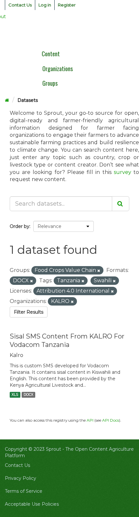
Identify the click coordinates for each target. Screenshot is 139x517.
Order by (19, 226)
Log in (44, 4)
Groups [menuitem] (50, 83)
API (90, 420)
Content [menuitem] (51, 53)
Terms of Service (23, 491)
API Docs (110, 420)
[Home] (7, 100)
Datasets (27, 100)
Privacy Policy (20, 478)
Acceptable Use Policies (32, 504)
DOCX (28, 395)
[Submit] (120, 203)
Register (67, 4)
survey (122, 172)
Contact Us (20, 4)
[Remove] (98, 270)
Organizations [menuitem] (57, 68)
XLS (15, 395)
